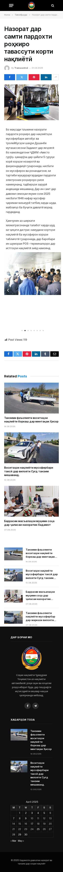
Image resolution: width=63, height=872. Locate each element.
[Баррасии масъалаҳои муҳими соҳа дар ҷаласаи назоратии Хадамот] (31, 501)
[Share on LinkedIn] (46, 77)
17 (32, 823)
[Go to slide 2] (25, 330)
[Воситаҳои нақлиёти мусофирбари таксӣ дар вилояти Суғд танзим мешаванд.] (31, 447)
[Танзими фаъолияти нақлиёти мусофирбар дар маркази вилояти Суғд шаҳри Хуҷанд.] (13, 617)
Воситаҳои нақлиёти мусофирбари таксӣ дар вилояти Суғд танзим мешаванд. (28, 471)
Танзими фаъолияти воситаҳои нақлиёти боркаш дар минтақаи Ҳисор (31, 419)
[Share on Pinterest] (34, 77)
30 (25, 834)
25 (38, 829)
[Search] (52, 5)
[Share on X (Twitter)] (21, 77)
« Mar (13, 840)
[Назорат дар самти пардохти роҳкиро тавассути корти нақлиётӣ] (31, 102)
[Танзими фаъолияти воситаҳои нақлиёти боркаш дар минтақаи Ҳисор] (31, 398)
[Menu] (11, 5)
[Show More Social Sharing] (56, 77)
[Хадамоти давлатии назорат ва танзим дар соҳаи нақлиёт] (31, 5)
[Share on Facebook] (9, 77)
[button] (8, 290)
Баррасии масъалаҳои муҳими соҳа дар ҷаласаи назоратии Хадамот (29, 522)
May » (21, 840)
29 (19, 834)
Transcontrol (21, 68)
